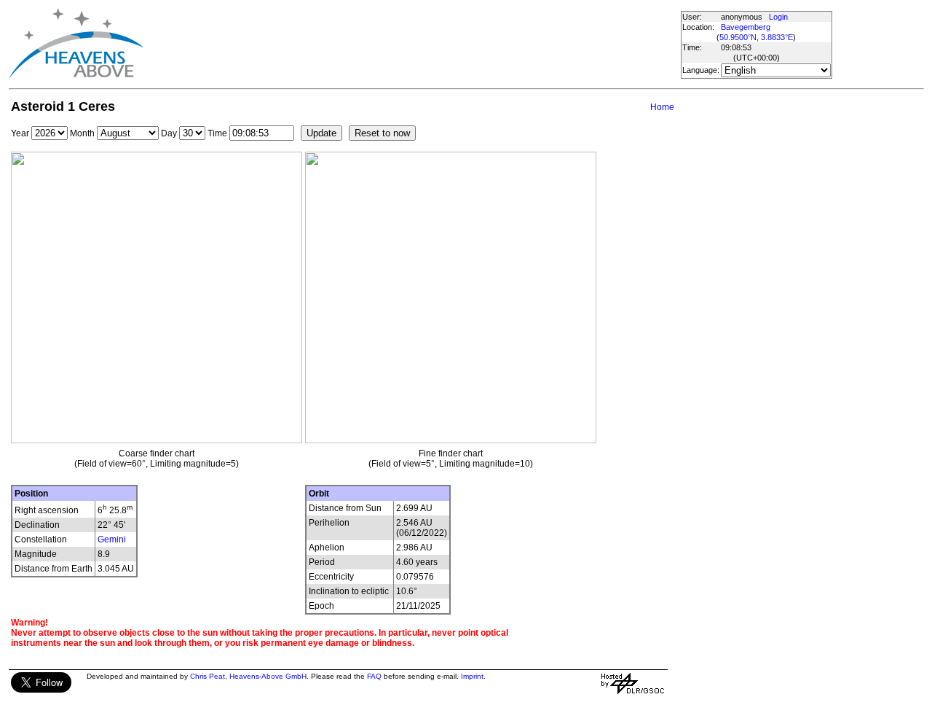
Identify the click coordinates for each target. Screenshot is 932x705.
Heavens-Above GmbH (268, 676)
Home (662, 107)
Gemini (112, 539)
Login (778, 16)
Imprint (472, 676)
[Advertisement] (411, 44)
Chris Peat (207, 676)
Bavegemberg (745, 27)
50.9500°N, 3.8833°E (756, 37)
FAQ (374, 676)
